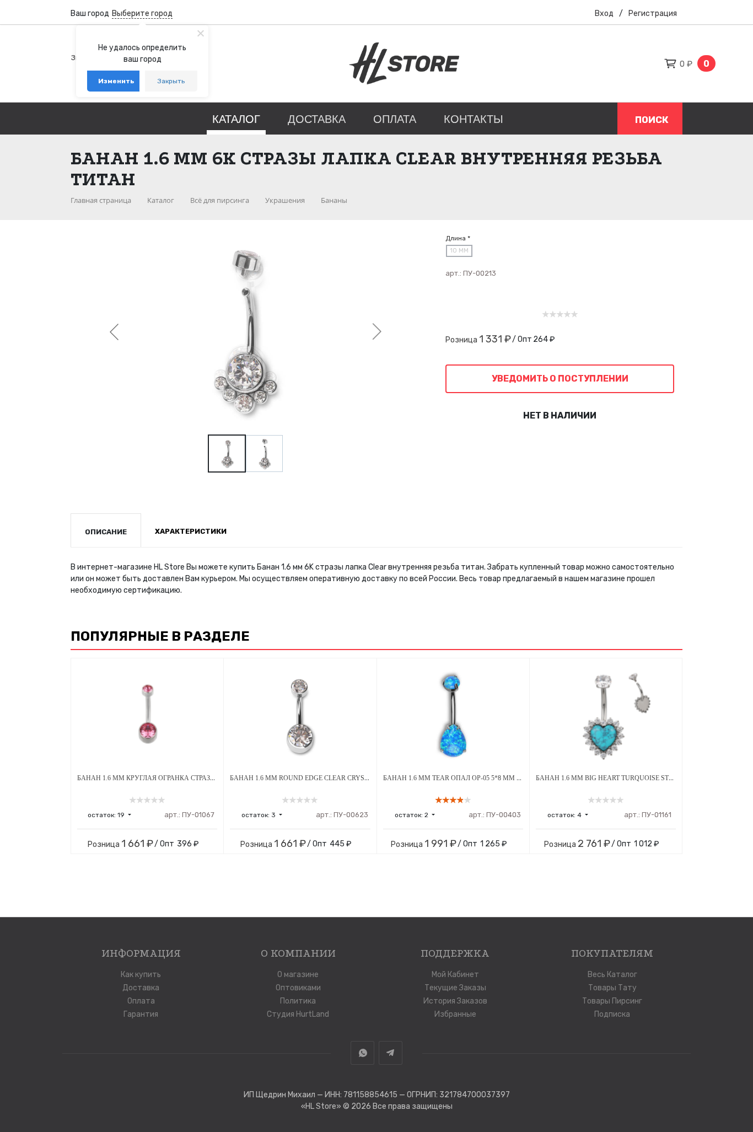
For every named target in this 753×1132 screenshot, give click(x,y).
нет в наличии (559, 415)
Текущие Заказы (455, 987)
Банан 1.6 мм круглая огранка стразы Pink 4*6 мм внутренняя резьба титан (215, 778)
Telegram (390, 1053)
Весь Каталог (612, 974)
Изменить (116, 81)
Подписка (612, 1014)
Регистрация (652, 13)
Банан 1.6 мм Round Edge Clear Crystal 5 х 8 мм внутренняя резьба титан (366, 778)
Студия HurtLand (298, 1014)
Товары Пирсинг (612, 1001)
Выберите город (142, 13)
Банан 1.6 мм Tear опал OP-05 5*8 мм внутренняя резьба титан (496, 778)
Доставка (317, 119)
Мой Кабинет (455, 974)
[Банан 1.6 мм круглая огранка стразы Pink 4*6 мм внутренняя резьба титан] (147, 716)
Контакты (473, 119)
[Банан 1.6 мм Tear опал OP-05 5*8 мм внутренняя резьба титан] (453, 716)
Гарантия (140, 1014)
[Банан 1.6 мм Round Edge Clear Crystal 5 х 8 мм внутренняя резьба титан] (299, 716)
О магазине (298, 974)
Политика (298, 1001)
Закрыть (171, 81)
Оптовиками (298, 987)
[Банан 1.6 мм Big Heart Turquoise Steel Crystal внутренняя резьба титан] (605, 716)
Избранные (455, 1014)
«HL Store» (322, 1106)
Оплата (394, 119)
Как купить (141, 974)
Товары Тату (612, 987)
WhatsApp (362, 1053)
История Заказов (455, 1001)
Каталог (236, 119)
